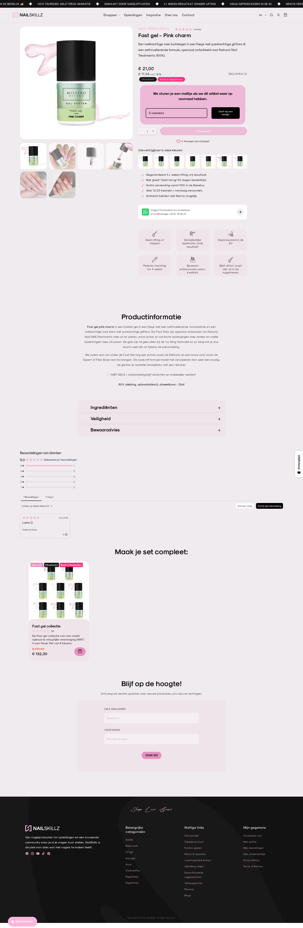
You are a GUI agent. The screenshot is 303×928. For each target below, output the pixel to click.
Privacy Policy (251, 860)
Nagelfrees (132, 882)
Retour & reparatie (195, 853)
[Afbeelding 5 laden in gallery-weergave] (33, 184)
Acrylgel (130, 858)
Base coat (132, 845)
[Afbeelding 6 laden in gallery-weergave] (62, 184)
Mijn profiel (249, 841)
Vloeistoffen (133, 870)
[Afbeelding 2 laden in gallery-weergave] (62, 156)
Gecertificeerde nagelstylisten (193, 874)
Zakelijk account (194, 841)
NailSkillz (151, 918)
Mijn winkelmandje (254, 853)
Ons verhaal (191, 835)
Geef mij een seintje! (225, 113)
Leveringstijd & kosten (197, 860)
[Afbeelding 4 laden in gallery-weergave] (119, 156)
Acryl (129, 864)
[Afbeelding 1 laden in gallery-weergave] (33, 156)
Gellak (129, 839)
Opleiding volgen (194, 866)
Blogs (187, 895)
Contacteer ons (252, 835)
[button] (271, 15)
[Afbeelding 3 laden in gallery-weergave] (90, 156)
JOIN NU (151, 755)
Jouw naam (112, 729)
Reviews (189, 889)
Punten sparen (193, 847)
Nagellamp (132, 876)
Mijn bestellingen (253, 847)
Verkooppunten (193, 883)
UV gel (129, 851)
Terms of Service (253, 866)
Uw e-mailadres (115, 708)
